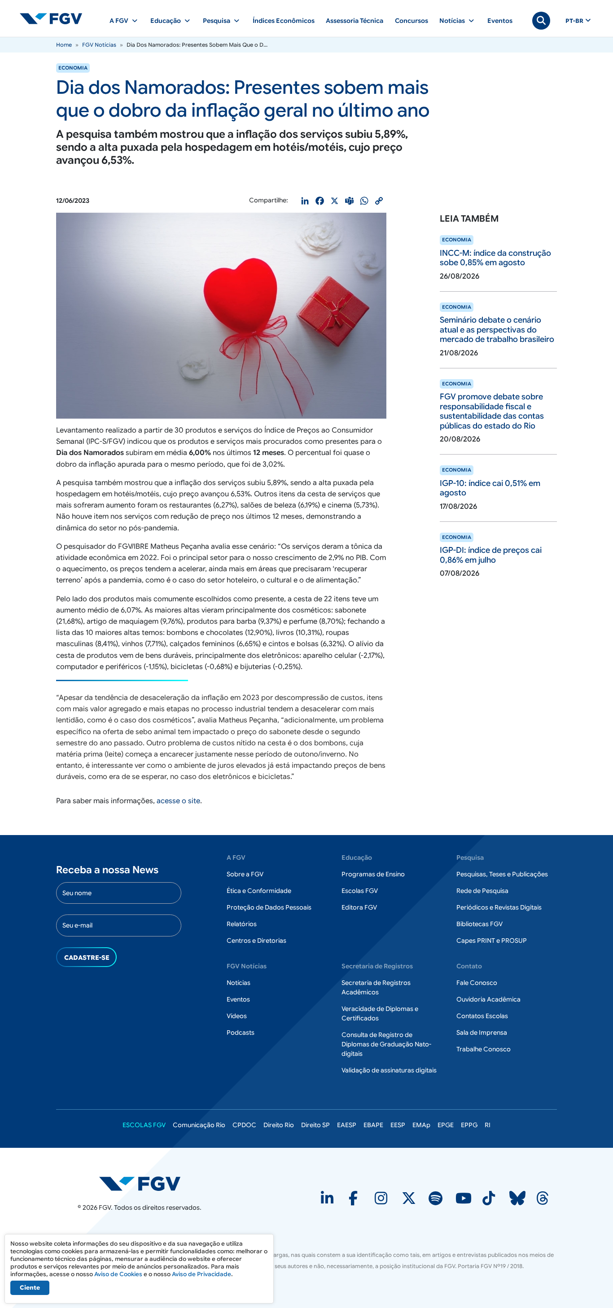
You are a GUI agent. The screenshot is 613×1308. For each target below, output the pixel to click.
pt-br (574, 21)
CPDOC (244, 1125)
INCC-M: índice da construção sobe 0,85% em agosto (495, 258)
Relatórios (242, 924)
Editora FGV (359, 907)
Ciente (30, 1287)
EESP (397, 1125)
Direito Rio (278, 1125)
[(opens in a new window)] (328, 1201)
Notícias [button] (452, 21)
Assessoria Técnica (354, 21)
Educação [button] (165, 21)
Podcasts (240, 1032)
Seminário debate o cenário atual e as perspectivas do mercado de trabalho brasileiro (497, 329)
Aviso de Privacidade (201, 1274)
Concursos (411, 21)
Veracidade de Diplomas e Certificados (380, 1013)
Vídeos (237, 1016)
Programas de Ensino (373, 874)
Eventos (499, 21)
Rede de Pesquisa (482, 891)
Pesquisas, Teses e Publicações (502, 874)
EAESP (346, 1125)
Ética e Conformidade (259, 891)
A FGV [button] (118, 21)
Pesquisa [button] (216, 21)
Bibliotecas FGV (479, 924)
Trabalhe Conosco (483, 1049)
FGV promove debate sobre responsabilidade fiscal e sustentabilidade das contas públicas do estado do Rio (492, 411)
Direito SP (315, 1125)
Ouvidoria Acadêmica (488, 999)
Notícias (238, 983)
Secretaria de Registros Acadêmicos (376, 987)
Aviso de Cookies (118, 1274)
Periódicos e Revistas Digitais (499, 907)
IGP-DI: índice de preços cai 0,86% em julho (491, 555)
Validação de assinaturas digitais (389, 1070)
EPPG (469, 1125)
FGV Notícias (99, 44)
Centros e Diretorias (256, 940)
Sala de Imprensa (481, 1032)
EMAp (421, 1125)
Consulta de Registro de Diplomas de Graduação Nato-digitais (386, 1044)
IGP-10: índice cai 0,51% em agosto (490, 488)
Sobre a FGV (245, 874)
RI (487, 1125)
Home (64, 44)
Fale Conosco (476, 983)
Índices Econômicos (284, 21)
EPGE (446, 1125)
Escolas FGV (360, 891)
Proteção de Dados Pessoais (269, 907)
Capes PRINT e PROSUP (491, 940)
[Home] (55, 18)
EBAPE (373, 1125)
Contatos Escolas (482, 1016)
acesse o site (178, 800)
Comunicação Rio (199, 1125)
